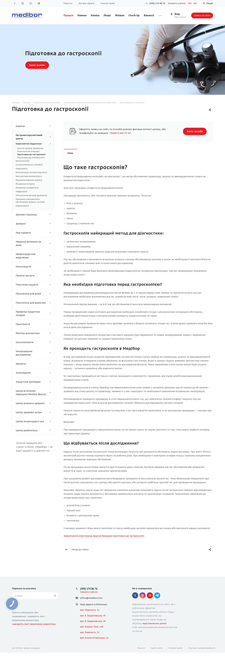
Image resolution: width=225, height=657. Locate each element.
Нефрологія (21, 191)
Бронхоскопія (22, 161)
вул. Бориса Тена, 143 (91, 626)
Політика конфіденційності (201, 648)
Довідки (21, 223)
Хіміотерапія (23, 372)
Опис (70, 153)
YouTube (30, 3)
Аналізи (20, 126)
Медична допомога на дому (28, 243)
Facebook (14, 3)
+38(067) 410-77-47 (120, 133)
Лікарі (107, 15)
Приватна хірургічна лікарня (28, 313)
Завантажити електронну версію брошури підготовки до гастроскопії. (104, 535)
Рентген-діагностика (28, 333)
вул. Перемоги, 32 (89, 610)
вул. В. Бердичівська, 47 (93, 615)
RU (190, 3)
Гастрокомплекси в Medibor (29, 164)
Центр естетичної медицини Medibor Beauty (31, 392)
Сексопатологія (24, 342)
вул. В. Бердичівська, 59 (93, 621)
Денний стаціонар (26, 214)
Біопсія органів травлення (30, 148)
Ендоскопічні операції (28, 151)
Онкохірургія (23, 266)
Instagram (22, 3)
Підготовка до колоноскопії (31, 157)
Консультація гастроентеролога (31, 172)
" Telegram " (38, 3)
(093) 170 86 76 (157, 3)
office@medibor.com (91, 598)
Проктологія (23, 324)
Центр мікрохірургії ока (30, 421)
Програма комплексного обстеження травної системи (30, 200)
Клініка (95, 15)
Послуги (68, 15)
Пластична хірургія (27, 284)
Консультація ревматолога (29, 176)
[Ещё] (160, 15)
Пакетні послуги (25, 275)
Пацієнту (68, 3)
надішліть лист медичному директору (34, 624)
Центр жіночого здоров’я (30, 403)
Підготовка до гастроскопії (31, 154)
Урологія (21, 363)
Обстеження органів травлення (31, 195)
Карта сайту (157, 648)
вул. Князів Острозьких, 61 (94, 637)
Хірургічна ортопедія (28, 381)
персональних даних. (154, 623)
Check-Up (134, 15)
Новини (82, 15)
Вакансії (149, 15)
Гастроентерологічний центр (29, 137)
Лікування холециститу (27, 187)
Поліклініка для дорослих (31, 302)
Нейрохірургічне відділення (25, 256)
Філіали (119, 15)
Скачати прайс (108, 3)
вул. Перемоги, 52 (89, 632)
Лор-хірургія (23, 232)
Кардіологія (21, 168)
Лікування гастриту (25, 184)
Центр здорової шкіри (29, 412)
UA (195, 3)
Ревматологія (22, 205)
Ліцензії (141, 648)
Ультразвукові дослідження (24, 353)
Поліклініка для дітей (28, 293)
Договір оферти (86, 3)
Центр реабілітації (27, 430)
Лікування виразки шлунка (29, 180)
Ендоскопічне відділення (29, 143)
